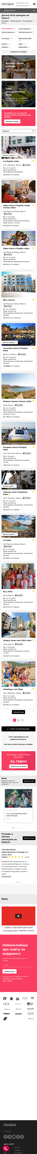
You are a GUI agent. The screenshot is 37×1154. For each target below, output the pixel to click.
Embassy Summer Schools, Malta (17, 401)
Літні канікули (27, 21)
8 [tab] (26, 828)
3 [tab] (15, 828)
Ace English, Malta (11, 161)
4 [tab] (17, 828)
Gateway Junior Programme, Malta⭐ (15, 493)
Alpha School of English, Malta (16, 248)
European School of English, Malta (15, 448)
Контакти (18, 1150)
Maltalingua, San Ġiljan (13, 689)
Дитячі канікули (15, 21)
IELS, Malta (7, 591)
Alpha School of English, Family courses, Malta (16, 206)
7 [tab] (24, 828)
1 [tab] (11, 828)
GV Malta (7, 540)
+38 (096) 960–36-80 (22, 5)
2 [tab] (13, 828)
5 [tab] (19, 828)
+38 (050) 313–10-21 (22, 3)
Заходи (17, 1147)
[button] (18, 10)
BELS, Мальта (9, 300)
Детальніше (6, 876)
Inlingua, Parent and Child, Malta (17, 640)
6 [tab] (22, 828)
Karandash (5, 21)
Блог (5, 1152)
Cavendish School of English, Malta (15, 349)
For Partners (19, 1152)
